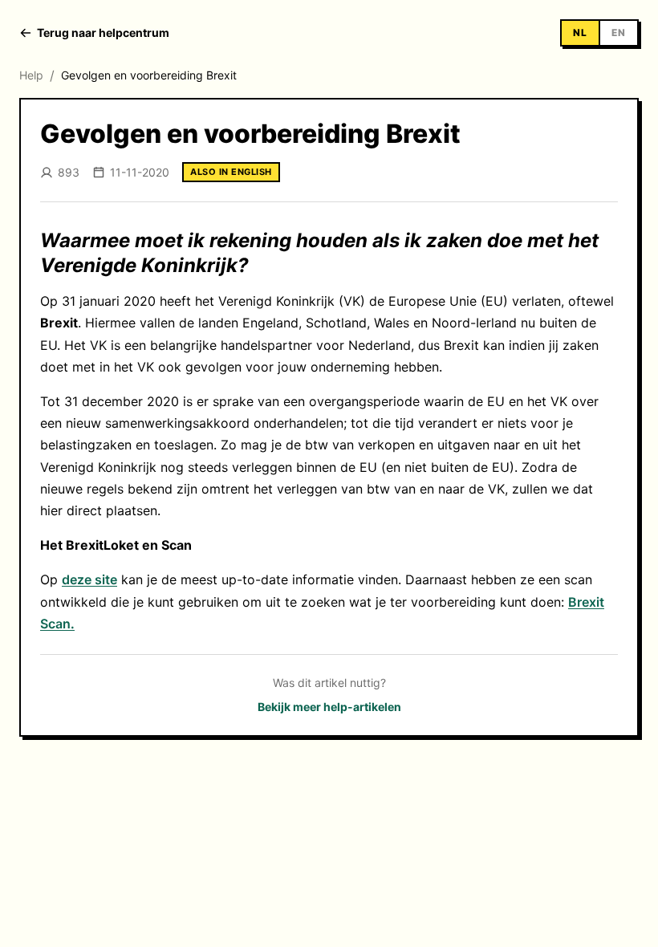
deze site (89, 579)
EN (618, 32)
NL (580, 32)
